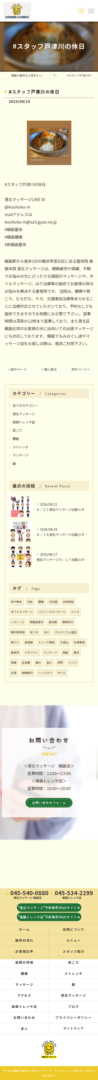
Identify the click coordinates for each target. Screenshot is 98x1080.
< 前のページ (17, 369)
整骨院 (15, 652)
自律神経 (68, 602)
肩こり (17, 430)
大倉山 (64, 642)
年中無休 (16, 602)
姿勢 (60, 662)
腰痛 (16, 438)
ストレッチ (20, 446)
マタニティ (31, 652)
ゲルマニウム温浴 (66, 632)
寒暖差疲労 (36, 622)
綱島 (65, 652)
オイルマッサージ (22, 612)
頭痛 (13, 662)
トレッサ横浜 (46, 642)
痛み (38, 662)
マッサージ (20, 455)
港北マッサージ (24, 413)
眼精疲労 (27, 673)
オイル (61, 673)
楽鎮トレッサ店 (24, 422)
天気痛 (53, 602)
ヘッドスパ (45, 673)
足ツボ (34, 632)
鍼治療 (53, 622)
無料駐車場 (18, 632)
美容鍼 (29, 642)
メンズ (75, 612)
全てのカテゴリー (25, 405)
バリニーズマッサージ (51, 612)
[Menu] (91, 11)
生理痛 (26, 662)
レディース (17, 622)
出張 (13, 673)
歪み (49, 662)
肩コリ (15, 642)
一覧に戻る (49, 369)
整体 (76, 652)
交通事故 (79, 642)
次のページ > (80, 369)
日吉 (30, 602)
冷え (46, 632)
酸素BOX (67, 622)
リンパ (72, 662)
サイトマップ (73, 1028)
